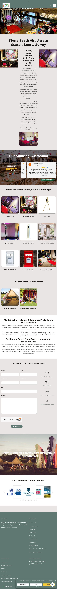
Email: (3, 387)
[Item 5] (26, 500)
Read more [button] (38, 175)
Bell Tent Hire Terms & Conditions (9, 578)
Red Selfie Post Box (28, 270)
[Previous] (4, 492)
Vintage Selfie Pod (28, 216)
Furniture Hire (32, 535)
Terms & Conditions (6, 575)
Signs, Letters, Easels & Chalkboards (37, 548)
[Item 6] (28, 500)
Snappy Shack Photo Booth (28, 308)
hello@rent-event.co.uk (47, 376)
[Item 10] (34, 500)
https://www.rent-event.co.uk (38, 561)
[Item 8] (31, 500)
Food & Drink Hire (33, 539)
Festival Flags (32, 532)
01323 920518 (47, 385)
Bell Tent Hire (32, 529)
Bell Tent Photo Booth (9, 308)
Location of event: (24, 379)
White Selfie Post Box (10, 269)
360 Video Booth (10, 243)
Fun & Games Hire (33, 526)
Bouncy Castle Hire (33, 545)
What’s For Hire (33, 523)
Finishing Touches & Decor (35, 552)
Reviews (3, 568)
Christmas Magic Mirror (47, 270)
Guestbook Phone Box (47, 243)
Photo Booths (32, 542)
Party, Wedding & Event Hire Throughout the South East (28, 454)
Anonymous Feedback (6, 581)
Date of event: (4, 379)
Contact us (3, 571)
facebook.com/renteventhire (47, 404)
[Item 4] (25, 500)
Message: (3, 395)
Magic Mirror (10, 216)
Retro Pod (47, 216)
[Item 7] (30, 500)
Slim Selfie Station (28, 243)
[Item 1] (20, 500)
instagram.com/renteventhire (47, 395)
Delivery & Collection (6, 565)
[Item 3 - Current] (23, 500)
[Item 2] (22, 500)
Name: (3, 370)
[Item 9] (33, 500)
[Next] (52, 492)
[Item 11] (36, 500)
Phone (21, 370)
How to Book (4, 562)
